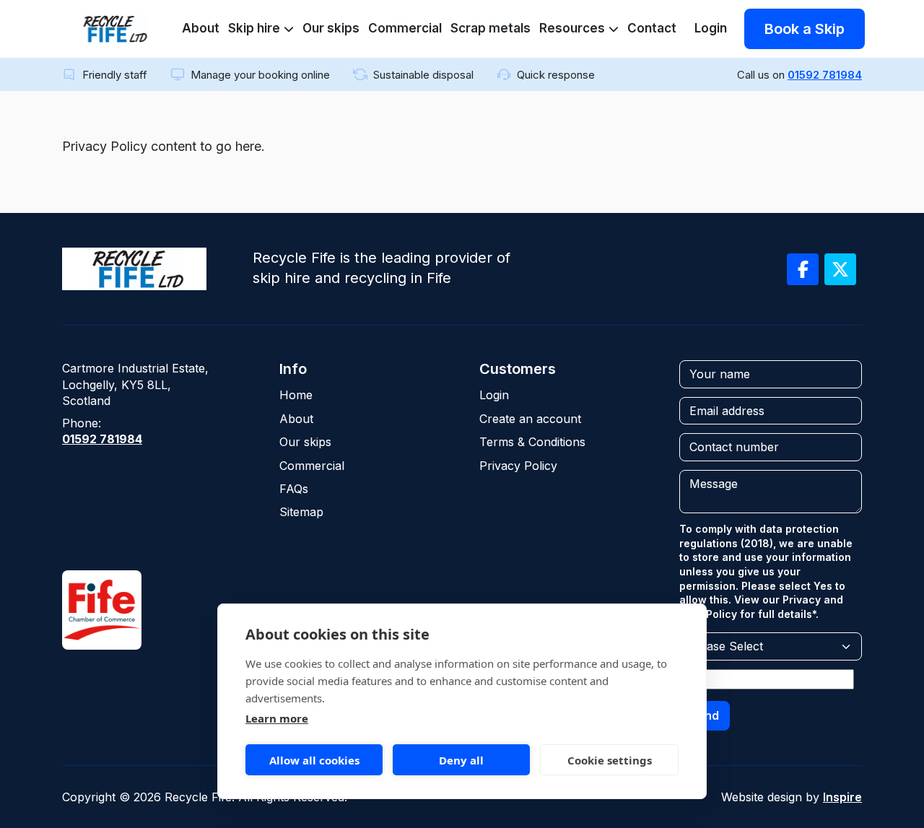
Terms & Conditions (532, 442)
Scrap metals (490, 28)
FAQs (293, 488)
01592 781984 (825, 75)
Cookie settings (609, 760)
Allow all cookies (314, 760)
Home (296, 395)
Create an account (530, 418)
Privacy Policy (518, 465)
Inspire (842, 797)
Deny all (461, 760)
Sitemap (301, 512)
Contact (651, 28)
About (200, 28)
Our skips (330, 28)
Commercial (405, 28)
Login (710, 28)
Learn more (276, 718)
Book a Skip (804, 29)
